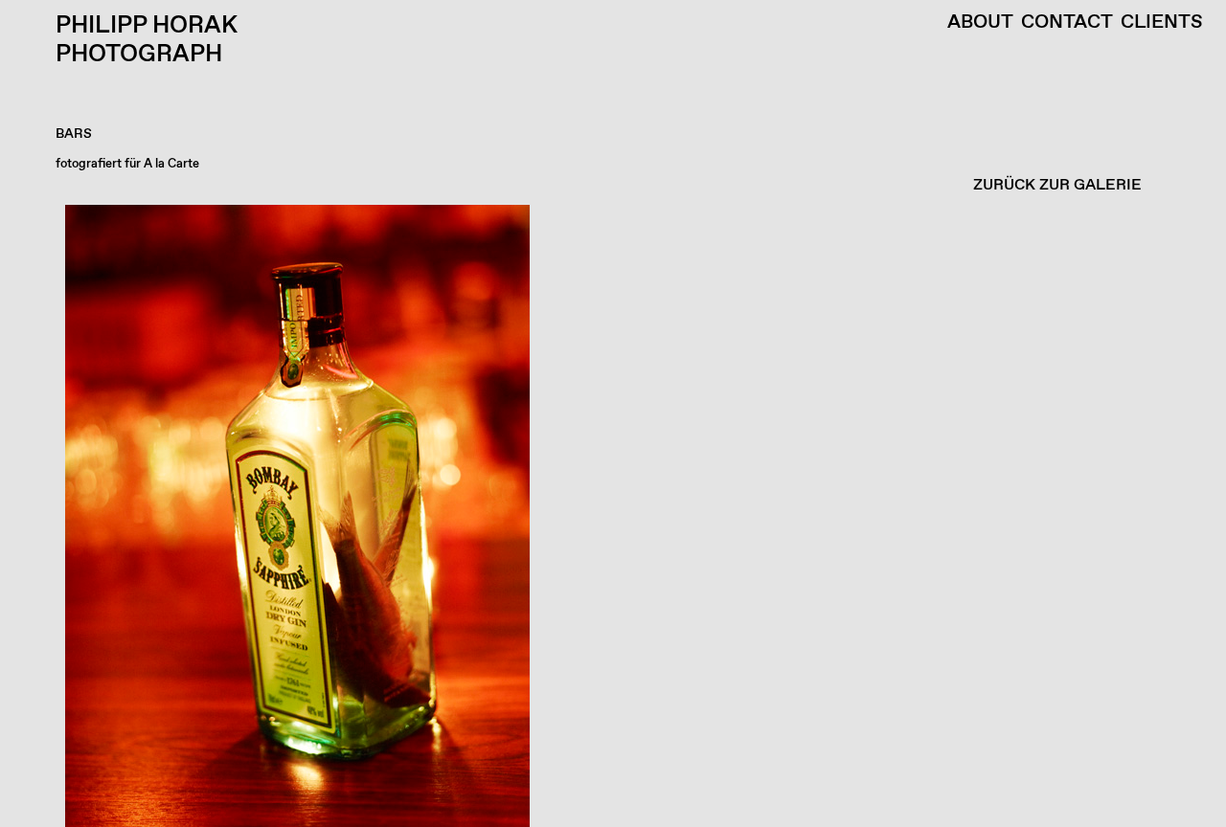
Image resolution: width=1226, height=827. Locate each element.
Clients (1162, 22)
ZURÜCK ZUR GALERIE (1057, 185)
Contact (1067, 22)
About (980, 22)
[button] (608, 516)
